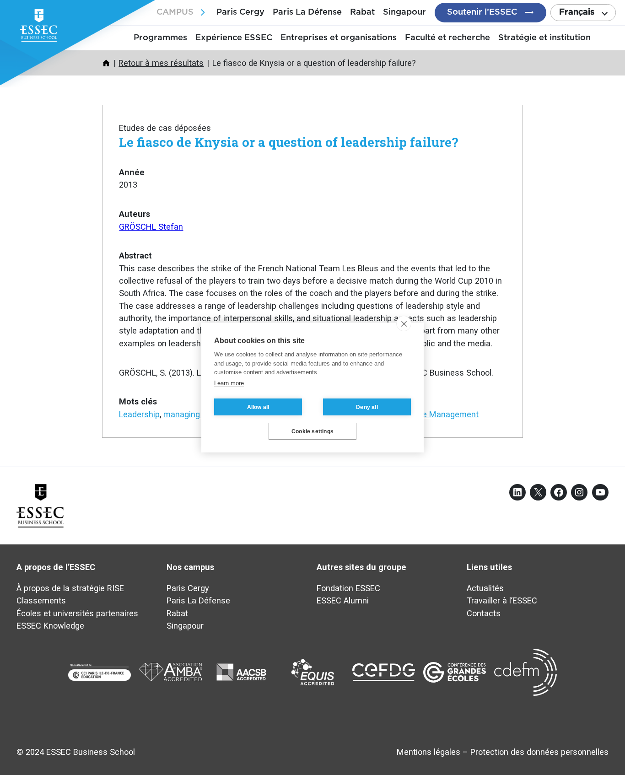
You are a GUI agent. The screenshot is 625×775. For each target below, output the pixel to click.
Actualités (485, 588)
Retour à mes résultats (161, 63)
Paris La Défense (307, 12)
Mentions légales (428, 752)
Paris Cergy (240, 12)
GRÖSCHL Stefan (151, 226)
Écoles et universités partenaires (77, 613)
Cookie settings (312, 431)
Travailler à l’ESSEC (502, 600)
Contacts (484, 613)
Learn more (229, 383)
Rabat (362, 12)
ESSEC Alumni (343, 600)
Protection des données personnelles (539, 752)
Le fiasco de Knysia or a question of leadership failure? (288, 142)
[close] (403, 323)
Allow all (258, 407)
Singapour (404, 12)
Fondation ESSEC (348, 588)
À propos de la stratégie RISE (70, 588)
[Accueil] (106, 63)
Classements (41, 600)
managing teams (194, 414)
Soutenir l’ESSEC (482, 12)
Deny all (367, 407)
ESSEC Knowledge (50, 625)
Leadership (139, 414)
